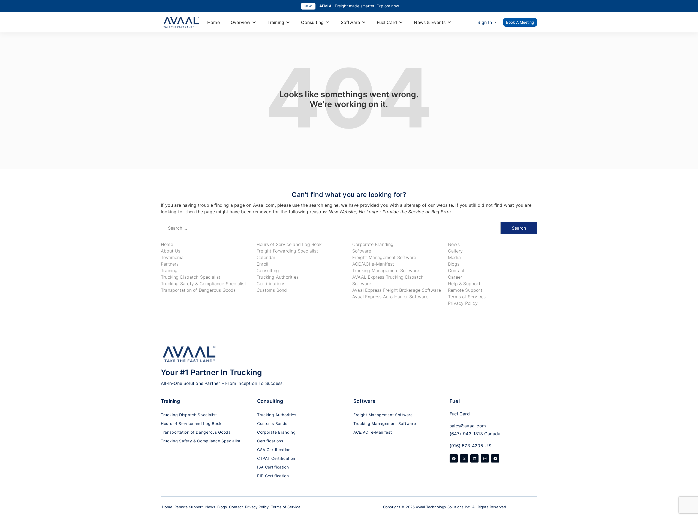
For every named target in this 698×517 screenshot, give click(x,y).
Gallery (455, 251)
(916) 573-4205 (466, 445)
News (454, 244)
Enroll (262, 264)
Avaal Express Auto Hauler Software (390, 296)
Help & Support (464, 283)
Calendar (266, 257)
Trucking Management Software (385, 270)
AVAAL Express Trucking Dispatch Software (387, 280)
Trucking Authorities (278, 277)
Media (454, 257)
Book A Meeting (520, 22)
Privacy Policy (463, 303)
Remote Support (465, 290)
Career (455, 277)
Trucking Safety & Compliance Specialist (203, 283)
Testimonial (173, 257)
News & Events (430, 22)
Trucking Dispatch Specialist (191, 277)
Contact (456, 270)
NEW (308, 6)
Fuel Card (387, 22)
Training (275, 22)
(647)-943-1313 (466, 433)
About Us (170, 251)
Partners (170, 264)
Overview (241, 22)
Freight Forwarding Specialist (287, 251)
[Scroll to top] (688, 481)
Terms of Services (467, 296)
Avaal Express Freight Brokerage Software (396, 290)
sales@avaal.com (468, 425)
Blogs (453, 264)
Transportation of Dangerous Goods (198, 290)
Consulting (312, 22)
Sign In (484, 22)
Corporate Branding (373, 244)
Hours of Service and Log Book (289, 244)
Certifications (271, 283)
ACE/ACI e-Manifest (373, 264)
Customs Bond (272, 290)
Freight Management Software (384, 257)
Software (350, 22)
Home (213, 22)
